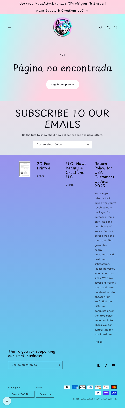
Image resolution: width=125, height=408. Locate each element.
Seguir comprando (62, 84)
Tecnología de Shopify (107, 399)
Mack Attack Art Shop (89, 399)
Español (44, 394)
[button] (9, 27)
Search (70, 184)
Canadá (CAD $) (20, 394)
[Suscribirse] (88, 144)
